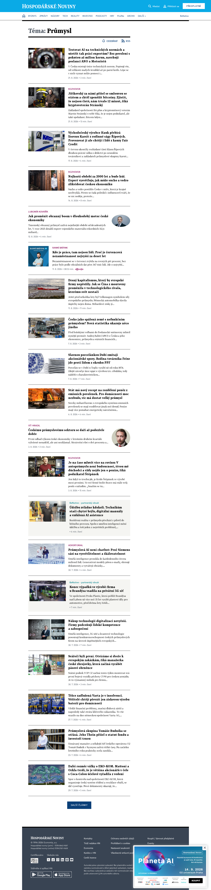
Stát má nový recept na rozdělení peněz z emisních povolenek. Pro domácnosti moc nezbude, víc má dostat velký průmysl (98, 394)
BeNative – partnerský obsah (84, 502)
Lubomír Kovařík (38, 211)
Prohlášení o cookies (120, 843)
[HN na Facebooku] (53, 859)
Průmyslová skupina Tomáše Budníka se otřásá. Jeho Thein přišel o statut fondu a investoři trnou (98, 735)
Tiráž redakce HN (92, 843)
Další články (79, 805)
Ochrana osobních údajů (122, 839)
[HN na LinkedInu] (62, 859)
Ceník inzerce (90, 858)
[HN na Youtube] (71, 859)
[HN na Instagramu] (57, 859)
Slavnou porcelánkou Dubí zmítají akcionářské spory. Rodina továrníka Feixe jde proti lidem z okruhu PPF (99, 359)
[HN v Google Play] (41, 874)
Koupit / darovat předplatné (161, 839)
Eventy (151, 843)
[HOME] (23, 16)
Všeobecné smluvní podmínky (125, 853)
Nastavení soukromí (120, 848)
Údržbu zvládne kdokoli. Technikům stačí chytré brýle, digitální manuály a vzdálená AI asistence (96, 511)
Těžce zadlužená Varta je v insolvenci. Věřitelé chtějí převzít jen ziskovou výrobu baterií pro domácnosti (98, 699)
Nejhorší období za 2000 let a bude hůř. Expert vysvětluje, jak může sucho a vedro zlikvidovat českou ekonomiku (98, 180)
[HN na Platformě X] (48, 859)
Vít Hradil (34, 425)
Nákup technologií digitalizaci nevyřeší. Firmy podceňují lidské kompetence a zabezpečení (97, 625)
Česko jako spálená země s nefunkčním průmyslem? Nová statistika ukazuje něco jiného (98, 323)
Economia (88, 848)
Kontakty (88, 839)
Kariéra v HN (90, 853)
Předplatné (193, 6)
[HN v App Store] (62, 874)
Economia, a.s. (50, 843)
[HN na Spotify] (67, 859)
